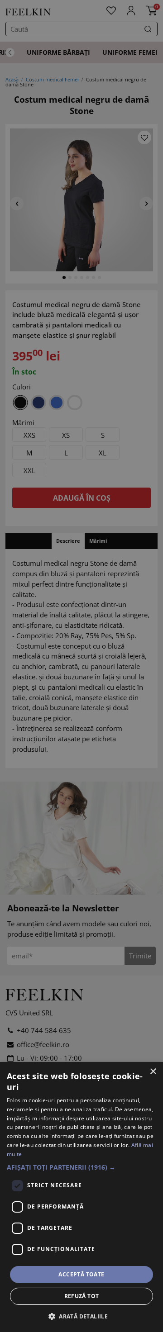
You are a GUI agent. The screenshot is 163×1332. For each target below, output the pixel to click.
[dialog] (81, 1197)
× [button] (152, 1071)
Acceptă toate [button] (81, 1274)
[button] (81, 1167)
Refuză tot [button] (81, 1296)
